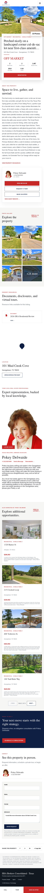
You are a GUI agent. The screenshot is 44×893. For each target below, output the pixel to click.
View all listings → (36, 510)
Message (7, 812)
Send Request (12, 826)
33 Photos (36, 34)
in (29, 848)
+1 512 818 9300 (18, 175)
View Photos (22, 75)
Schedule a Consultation (14, 740)
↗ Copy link (37, 848)
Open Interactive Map (12, 375)
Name (5, 784)
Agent (14, 879)
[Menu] (40, 3)
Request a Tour (22, 189)
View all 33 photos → (35, 216)
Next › (31, 703)
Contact (20, 879)
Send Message (22, 183)
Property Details (6, 879)
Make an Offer (22, 194)
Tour (17, 890)
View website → (29, 461)
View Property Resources (11, 163)
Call (5, 890)
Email (6, 794)
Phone (6, 804)
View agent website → (12, 199)
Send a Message (18, 461)
